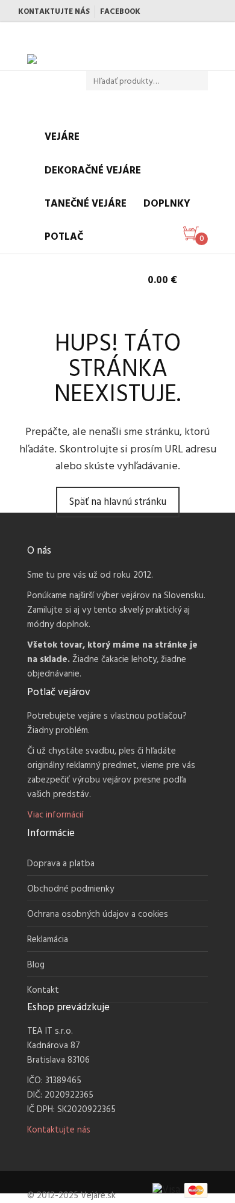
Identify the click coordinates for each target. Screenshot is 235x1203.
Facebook (120, 11)
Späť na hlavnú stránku (117, 502)
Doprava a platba (61, 864)
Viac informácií (55, 815)
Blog (36, 965)
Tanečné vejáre (86, 204)
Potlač (64, 237)
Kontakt (43, 990)
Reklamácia (47, 940)
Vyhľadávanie (202, 81)
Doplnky (166, 204)
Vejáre (62, 137)
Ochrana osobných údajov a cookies (97, 914)
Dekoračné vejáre (93, 171)
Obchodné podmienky (70, 889)
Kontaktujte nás (54, 11)
